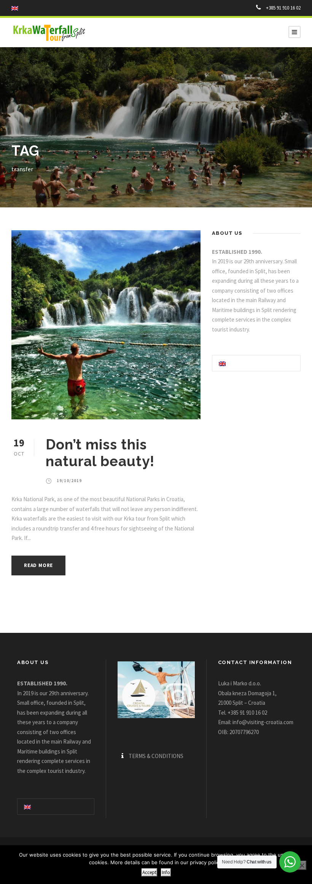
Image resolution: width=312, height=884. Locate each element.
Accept (149, 872)
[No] (301, 865)
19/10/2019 (69, 480)
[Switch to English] (222, 363)
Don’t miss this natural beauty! (100, 453)
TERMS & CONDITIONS (156, 756)
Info (166, 872)
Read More (38, 565)
